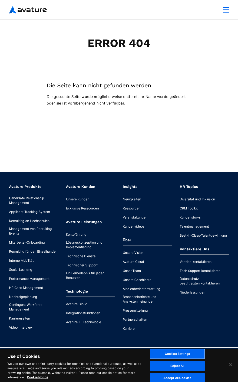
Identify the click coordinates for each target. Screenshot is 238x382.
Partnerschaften (135, 319)
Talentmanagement (194, 226)
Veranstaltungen (135, 217)
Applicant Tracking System (29, 212)
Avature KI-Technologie (83, 322)
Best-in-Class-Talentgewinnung (203, 235)
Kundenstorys (190, 217)
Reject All (177, 366)
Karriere (129, 328)
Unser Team (132, 271)
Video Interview (21, 327)
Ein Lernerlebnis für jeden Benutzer (85, 275)
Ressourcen (131, 208)
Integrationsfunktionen (83, 313)
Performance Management (29, 279)
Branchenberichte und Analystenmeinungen (139, 299)
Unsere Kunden (77, 199)
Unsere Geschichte (137, 280)
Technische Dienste (81, 256)
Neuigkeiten (132, 199)
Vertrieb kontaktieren (196, 262)
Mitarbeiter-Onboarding (27, 242)
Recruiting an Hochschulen (29, 221)
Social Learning (20, 269)
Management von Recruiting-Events (31, 231)
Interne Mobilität (21, 260)
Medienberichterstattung (141, 289)
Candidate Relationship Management (26, 200)
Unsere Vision (133, 253)
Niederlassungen (192, 292)
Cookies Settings (177, 354)
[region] (119, 365)
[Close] (230, 365)
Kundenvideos (133, 226)
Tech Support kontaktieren (200, 271)
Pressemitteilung (135, 310)
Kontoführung (76, 234)
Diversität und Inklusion (197, 199)
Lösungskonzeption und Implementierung (84, 244)
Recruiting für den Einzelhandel (32, 251)
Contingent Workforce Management (25, 307)
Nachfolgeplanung (23, 297)
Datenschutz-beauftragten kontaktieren (200, 281)
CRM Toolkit (189, 208)
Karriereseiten (19, 318)
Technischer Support (82, 265)
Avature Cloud (76, 304)
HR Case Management (26, 288)
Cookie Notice (37, 377)
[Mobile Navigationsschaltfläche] (226, 10)
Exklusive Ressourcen (82, 208)
